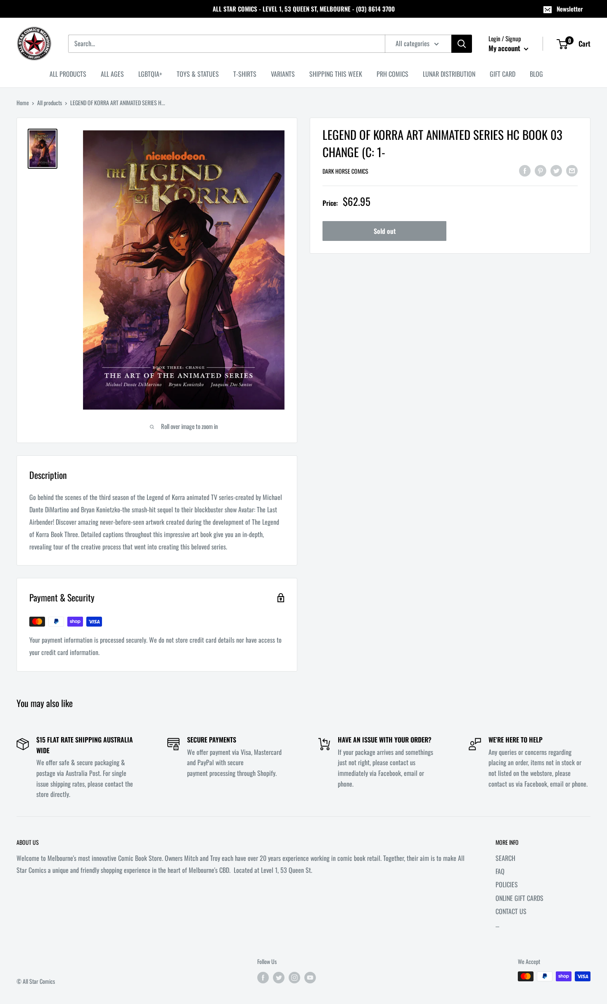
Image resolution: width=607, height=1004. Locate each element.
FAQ (500, 871)
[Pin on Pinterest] (540, 170)
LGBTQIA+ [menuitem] (150, 74)
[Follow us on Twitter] (279, 977)
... (497, 924)
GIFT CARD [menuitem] (502, 74)
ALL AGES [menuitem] (112, 74)
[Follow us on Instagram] (294, 977)
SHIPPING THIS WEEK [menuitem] (335, 74)
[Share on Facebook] (525, 170)
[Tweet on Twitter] (556, 170)
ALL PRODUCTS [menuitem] (68, 74)
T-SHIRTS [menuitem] (244, 74)
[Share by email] (572, 170)
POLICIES (507, 884)
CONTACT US (511, 911)
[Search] (461, 44)
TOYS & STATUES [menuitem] (198, 74)
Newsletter (570, 8)
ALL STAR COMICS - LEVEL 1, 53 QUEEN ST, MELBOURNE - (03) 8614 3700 (304, 8)
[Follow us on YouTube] (310, 977)
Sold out (385, 231)
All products (49, 102)
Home (23, 102)
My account (505, 48)
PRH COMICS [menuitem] (392, 74)
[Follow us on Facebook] (263, 977)
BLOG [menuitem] (536, 74)
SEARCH (505, 858)
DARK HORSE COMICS (345, 171)
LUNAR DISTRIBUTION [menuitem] (449, 74)
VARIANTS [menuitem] (283, 74)
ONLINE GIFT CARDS (519, 898)
